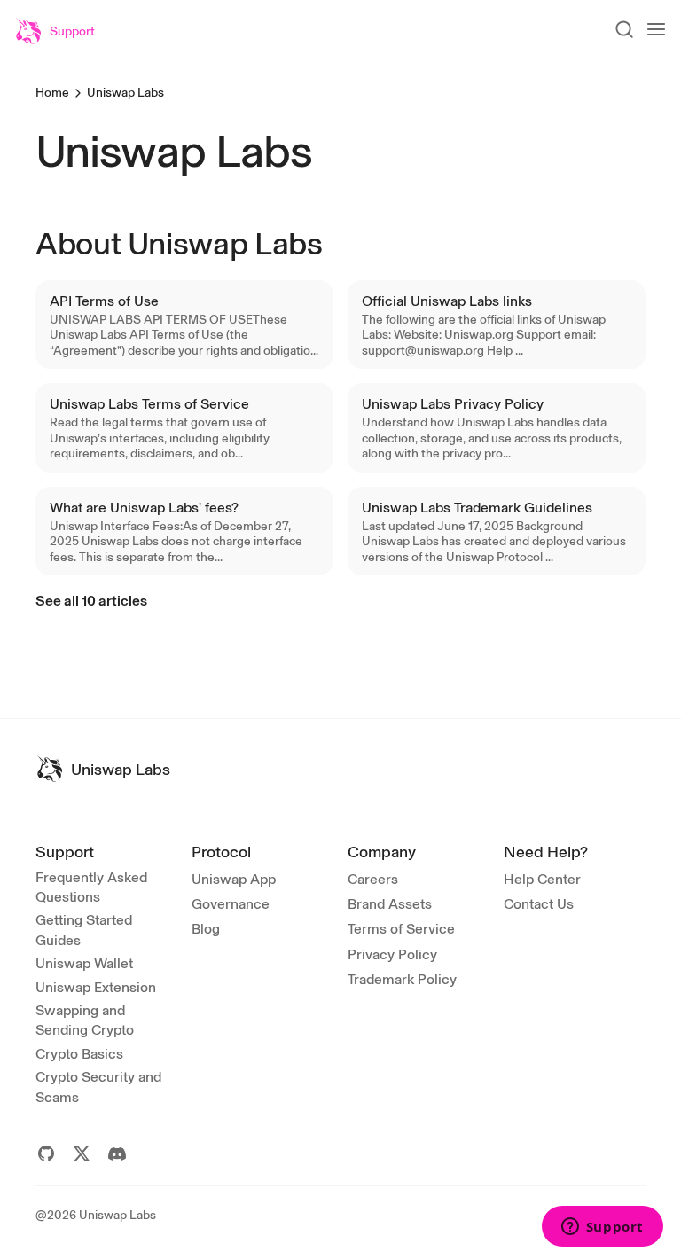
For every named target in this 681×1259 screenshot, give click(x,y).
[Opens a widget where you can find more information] (602, 1228)
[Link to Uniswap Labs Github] (46, 1153)
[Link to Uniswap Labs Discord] (117, 1153)
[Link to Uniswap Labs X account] (81, 1153)
